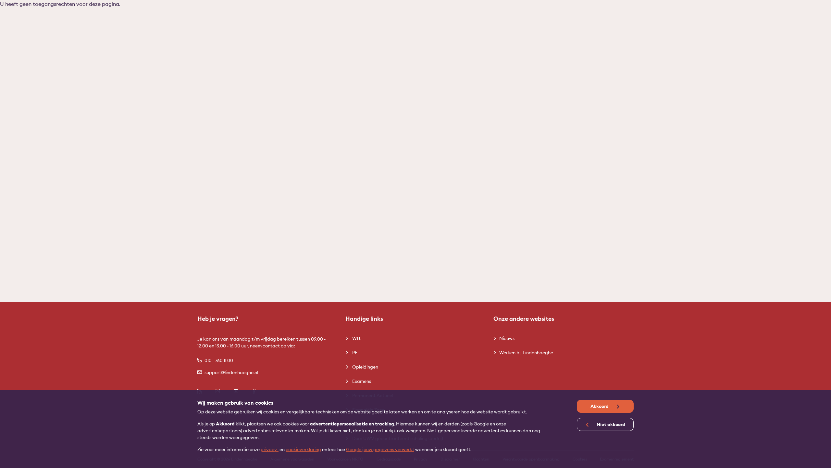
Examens (361, 381)
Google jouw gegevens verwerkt (380, 449)
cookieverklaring (303, 449)
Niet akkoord (610, 424)
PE (354, 353)
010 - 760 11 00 (219, 360)
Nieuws (507, 338)
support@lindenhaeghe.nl (231, 372)
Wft (356, 338)
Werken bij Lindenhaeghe (526, 353)
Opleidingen (364, 367)
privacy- (270, 449)
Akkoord (600, 406)
